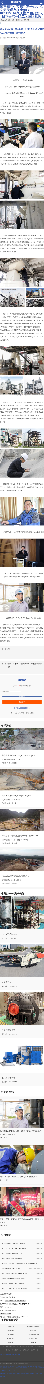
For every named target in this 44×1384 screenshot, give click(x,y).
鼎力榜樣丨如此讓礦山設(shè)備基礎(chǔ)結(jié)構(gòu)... (20, 1263)
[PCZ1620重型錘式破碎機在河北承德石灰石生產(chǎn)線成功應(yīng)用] (22, 870)
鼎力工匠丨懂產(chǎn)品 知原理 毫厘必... (15, 1288)
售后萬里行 (10, 1338)
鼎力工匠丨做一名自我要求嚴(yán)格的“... (15, 1248)
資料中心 (30, 1346)
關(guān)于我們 (10, 1346)
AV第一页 (14, 1373)
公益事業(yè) (11, 1330)
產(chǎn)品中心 (21, 1346)
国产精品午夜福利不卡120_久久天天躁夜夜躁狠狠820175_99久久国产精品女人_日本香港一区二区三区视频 (21, 11)
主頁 (2, 1346)
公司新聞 (26, 20)
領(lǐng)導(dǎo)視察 (33, 1326)
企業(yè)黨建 (33, 1338)
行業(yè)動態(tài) (33, 1334)
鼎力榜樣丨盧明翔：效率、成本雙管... (14, 1283)
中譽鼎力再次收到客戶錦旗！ (11, 1268)
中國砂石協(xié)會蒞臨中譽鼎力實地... (14, 1278)
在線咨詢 (22, 702)
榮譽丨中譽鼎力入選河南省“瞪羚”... (13, 1258)
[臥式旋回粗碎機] (22, 1072)
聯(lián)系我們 (39, 1346)
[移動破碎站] (22, 976)
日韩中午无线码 (33, 1373)
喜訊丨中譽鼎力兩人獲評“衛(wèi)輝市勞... (15, 1273)
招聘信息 (33, 1342)
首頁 (12, 20)
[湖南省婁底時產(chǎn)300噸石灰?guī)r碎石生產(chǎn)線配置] (22, 750)
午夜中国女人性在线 (5, 1373)
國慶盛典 (11, 1342)
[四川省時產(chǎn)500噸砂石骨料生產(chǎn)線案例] (22, 790)
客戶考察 (11, 1334)
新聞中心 (19, 20)
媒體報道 (33, 1330)
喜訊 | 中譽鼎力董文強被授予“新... (12, 1253)
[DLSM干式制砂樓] (22, 928)
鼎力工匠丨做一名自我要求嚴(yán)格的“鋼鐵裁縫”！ (18, 1177)
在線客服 (17, 1354)
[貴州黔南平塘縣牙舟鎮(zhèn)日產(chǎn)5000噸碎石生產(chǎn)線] (22, 830)
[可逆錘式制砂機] (22, 1024)
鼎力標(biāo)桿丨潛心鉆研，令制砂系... (14, 1243)
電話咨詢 (4, 1354)
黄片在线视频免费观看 (23, 1373)
